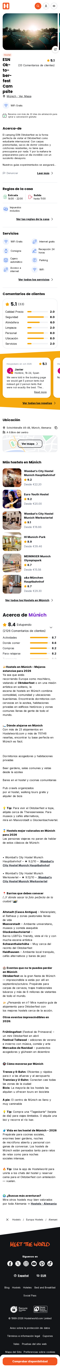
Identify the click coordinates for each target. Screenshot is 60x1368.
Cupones (48, 1336)
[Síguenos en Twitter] (18, 1263)
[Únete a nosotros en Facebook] (10, 1263)
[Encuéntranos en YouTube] (34, 1263)
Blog (7, 1287)
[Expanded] (7, 1220)
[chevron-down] (51, 627)
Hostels (16, 1287)
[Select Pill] (38, 6)
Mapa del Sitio (13, 1352)
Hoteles (27, 1287)
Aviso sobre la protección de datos (30, 1328)
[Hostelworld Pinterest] (42, 1263)
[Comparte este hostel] (55, 49)
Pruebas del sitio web (34, 1344)
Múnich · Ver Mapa (19, 96)
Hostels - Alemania (44, 1203)
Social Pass (30, 1295)
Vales (16, 1344)
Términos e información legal (23, 1336)
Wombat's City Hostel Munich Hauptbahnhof (28, 863)
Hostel (7, 55)
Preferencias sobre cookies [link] (39, 1352)
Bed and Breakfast (45, 1287)
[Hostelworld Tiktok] (50, 1263)
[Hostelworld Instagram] (26, 1263)
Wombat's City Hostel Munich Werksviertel (27, 879)
